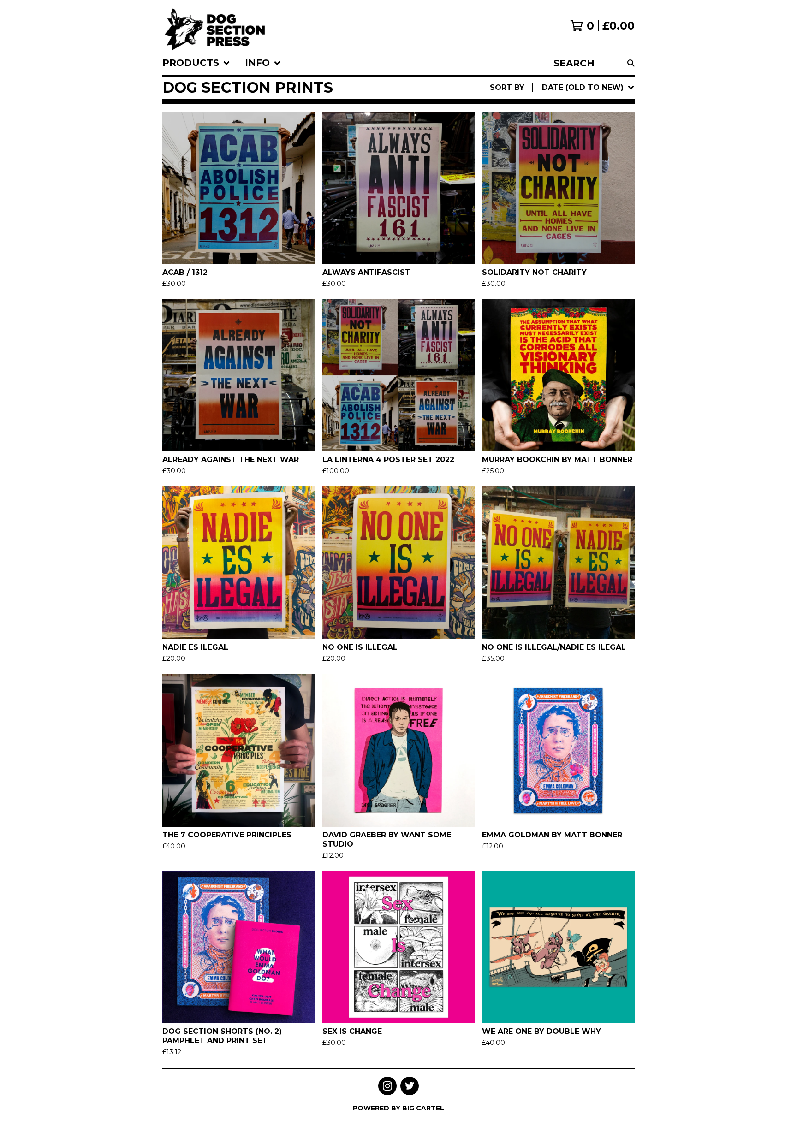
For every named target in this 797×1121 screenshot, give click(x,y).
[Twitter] (409, 1086)
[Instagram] (387, 1086)
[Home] (215, 25)
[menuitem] (196, 63)
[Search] (631, 63)
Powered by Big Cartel (398, 1108)
